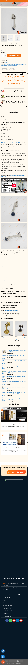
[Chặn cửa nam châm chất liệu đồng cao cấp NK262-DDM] (21, 328)
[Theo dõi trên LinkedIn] (17, 620)
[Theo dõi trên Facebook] (7, 620)
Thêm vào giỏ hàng (14, 55)
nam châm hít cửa (13, 65)
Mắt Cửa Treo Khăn (7, 616)
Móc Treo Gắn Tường (7, 608)
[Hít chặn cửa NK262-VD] (7, 328)
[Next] (25, 21)
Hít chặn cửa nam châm (5, 65)
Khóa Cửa (5, 600)
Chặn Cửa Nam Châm (8, 611)
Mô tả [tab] (2, 116)
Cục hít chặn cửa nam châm (21, 64)
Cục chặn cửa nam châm (11, 64)
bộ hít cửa (4, 64)
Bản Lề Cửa (5, 603)
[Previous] (3, 21)
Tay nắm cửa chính (5, 266)
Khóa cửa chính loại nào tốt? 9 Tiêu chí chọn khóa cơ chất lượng (14, 424)
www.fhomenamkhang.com (12, 310)
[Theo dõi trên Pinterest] (14, 620)
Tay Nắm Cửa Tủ (6, 597)
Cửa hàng (10, 44)
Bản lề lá (3, 272)
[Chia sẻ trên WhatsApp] (2, 69)
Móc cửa (3, 269)
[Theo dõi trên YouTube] (21, 620)
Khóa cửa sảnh (4, 278)
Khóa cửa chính (4, 281)
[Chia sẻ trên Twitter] (7, 69)
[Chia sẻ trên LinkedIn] (14, 69)
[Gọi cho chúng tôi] (10, 620)
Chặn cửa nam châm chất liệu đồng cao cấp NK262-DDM (21, 338)
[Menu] (2, 4)
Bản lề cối (3, 275)
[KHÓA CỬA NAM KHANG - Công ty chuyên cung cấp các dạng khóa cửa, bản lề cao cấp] (14, 4)
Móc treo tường (4, 257)
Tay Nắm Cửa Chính (7, 605)
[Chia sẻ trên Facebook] (4, 69)
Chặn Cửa (17, 44)
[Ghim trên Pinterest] (11, 69)
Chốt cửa (3, 263)
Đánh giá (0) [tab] (3, 119)
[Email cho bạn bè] (9, 69)
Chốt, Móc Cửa (6, 613)
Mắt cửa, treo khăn (5, 260)
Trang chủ (4, 44)
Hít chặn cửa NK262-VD (6, 337)
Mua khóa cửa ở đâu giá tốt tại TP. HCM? (14, 447)
